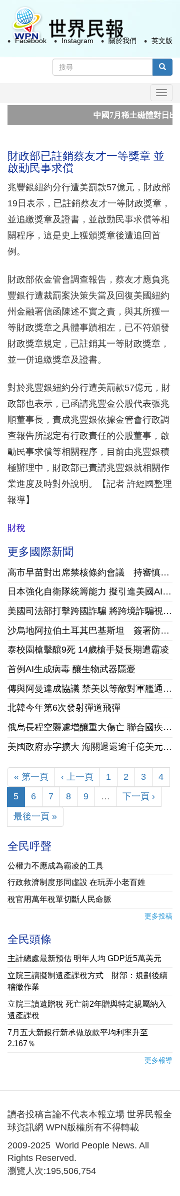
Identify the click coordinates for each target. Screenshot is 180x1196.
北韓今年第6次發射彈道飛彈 (64, 708)
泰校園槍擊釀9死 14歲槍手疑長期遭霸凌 (88, 650)
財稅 (17, 528)
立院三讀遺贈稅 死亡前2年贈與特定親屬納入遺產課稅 (87, 1010)
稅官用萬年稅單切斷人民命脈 (60, 899)
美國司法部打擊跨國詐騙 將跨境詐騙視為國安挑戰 (90, 611)
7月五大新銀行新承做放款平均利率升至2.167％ (78, 1038)
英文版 (162, 41)
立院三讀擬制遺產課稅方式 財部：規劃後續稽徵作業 (88, 981)
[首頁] (67, 24)
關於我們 (122, 41)
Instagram (78, 41)
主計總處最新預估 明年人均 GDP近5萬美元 (85, 958)
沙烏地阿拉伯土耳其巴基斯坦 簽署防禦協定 (90, 631)
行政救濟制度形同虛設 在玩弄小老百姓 (77, 882)
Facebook (30, 41)
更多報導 (158, 1060)
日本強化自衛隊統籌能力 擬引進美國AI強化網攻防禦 (90, 591)
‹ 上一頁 (77, 777)
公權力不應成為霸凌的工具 (56, 865)
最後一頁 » (35, 816)
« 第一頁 (31, 777)
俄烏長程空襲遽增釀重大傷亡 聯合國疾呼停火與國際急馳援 (90, 727)
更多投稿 (158, 916)
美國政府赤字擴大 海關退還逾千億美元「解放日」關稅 (90, 747)
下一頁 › (138, 796)
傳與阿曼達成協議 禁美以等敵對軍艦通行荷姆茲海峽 (90, 689)
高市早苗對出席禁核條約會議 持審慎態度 (90, 572)
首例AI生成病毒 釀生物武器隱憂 (72, 669)
